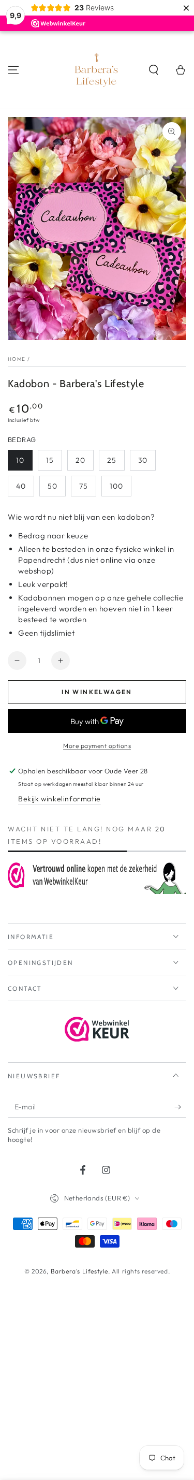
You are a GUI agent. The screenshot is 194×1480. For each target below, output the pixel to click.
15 (50, 460)
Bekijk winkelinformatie (59, 798)
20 (80, 460)
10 (20, 460)
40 (21, 486)
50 (52, 486)
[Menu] (13, 70)
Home (16, 359)
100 (116, 486)
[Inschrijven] (180, 1107)
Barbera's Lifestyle (79, 1271)
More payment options (97, 746)
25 (111, 460)
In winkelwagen (97, 692)
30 (142, 460)
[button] (153, 70)
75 (83, 486)
